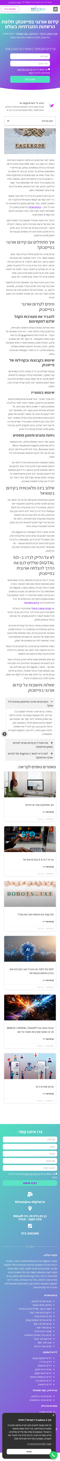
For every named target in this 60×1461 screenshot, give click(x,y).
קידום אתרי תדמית (43, 1346)
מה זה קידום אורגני (43, 1316)
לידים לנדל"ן (45, 1361)
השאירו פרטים (15, 2)
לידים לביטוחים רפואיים (41, 1376)
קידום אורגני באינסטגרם (41, 1400)
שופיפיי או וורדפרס (43, 1331)
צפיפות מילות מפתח (42, 1305)
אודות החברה (45, 1411)
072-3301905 (30, 1233)
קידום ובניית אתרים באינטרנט (38, 1335)
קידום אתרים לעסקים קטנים (39, 1320)
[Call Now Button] (53, 1455)
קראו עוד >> (48, 812)
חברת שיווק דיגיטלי (48, 33)
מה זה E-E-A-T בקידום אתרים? (38, 859)
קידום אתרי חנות (44, 1327)
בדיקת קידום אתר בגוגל (40, 1312)
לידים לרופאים (45, 1384)
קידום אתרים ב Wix (43, 1323)
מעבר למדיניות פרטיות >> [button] (39, 1444)
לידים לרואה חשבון (43, 1373)
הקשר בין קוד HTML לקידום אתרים (35, 1308)
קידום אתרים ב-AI (45, 1086)
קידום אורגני (34, 207)
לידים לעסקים (50, 1352)
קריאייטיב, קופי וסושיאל (27, 33)
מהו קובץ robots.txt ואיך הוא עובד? (35, 914)
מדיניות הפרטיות (25, 69)
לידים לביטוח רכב (43, 1380)
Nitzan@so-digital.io (30, 1202)
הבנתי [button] (29, 1451)
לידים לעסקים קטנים (42, 1358)
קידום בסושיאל (31, 602)
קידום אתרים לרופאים (42, 1301)
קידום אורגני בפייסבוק (41, 1396)
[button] (55, 9)
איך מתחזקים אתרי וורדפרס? (39, 805)
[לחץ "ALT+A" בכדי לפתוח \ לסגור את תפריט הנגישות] (4, 734)
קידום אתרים (50, 1295)
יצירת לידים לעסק (43, 1369)
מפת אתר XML (45, 1342)
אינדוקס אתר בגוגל (43, 1338)
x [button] (53, 1415)
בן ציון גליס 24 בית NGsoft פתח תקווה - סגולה (30, 1217)
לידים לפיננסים (45, 1365)
